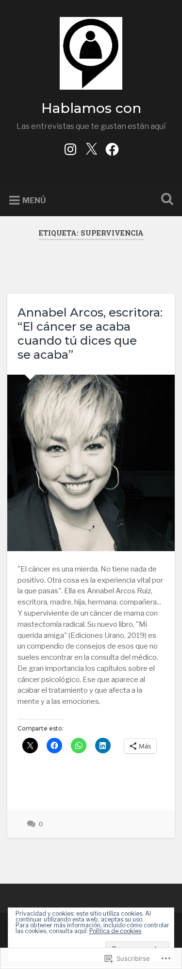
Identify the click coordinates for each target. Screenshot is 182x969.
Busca (165, 200)
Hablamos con (91, 108)
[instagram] (70, 148)
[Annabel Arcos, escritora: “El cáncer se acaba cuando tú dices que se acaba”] (91, 463)
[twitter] (91, 148)
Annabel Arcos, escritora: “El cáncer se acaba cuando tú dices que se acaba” (90, 333)
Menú (34, 200)
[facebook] (112, 148)
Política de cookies (115, 931)
